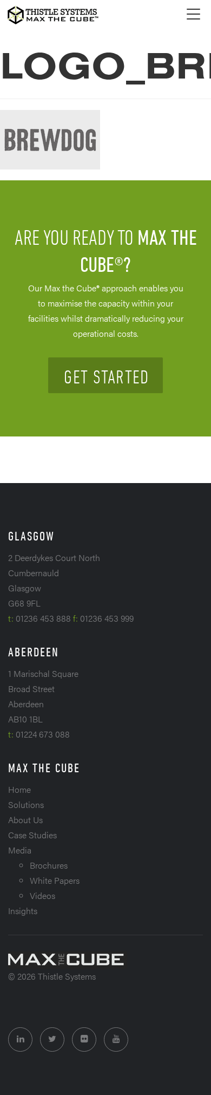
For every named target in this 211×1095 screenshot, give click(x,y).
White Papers (55, 880)
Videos (42, 895)
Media (19, 850)
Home (19, 789)
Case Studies (32, 835)
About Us (25, 819)
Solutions (26, 804)
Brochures (49, 865)
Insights (22, 910)
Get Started (106, 376)
